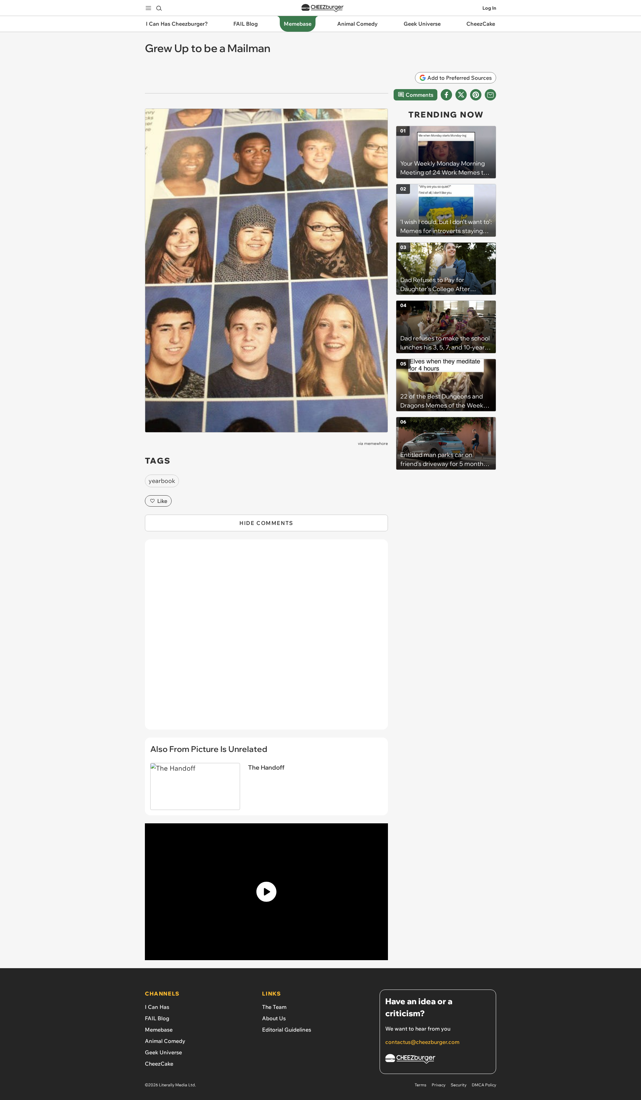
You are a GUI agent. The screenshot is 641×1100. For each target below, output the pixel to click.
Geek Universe (163, 1052)
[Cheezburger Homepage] (322, 8)
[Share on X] (461, 94)
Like (162, 501)
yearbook (162, 481)
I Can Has (157, 1007)
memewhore (376, 443)
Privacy (438, 1084)
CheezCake (159, 1063)
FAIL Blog (157, 1018)
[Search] (159, 8)
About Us (274, 1018)
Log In (489, 8)
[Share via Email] (490, 94)
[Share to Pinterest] (475, 94)
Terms (420, 1084)
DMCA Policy (484, 1084)
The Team (274, 1007)
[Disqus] (266, 638)
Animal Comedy (165, 1041)
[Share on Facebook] (446, 94)
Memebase (159, 1029)
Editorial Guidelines (286, 1029)
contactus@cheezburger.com (422, 1042)
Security (458, 1084)
